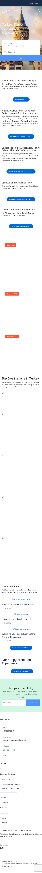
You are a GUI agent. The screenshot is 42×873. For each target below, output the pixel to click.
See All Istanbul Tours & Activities (20, 136)
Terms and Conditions (7, 774)
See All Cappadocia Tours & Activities (19, 171)
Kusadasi (21, 474)
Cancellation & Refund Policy (10, 784)
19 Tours (21, 559)
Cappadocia (21, 432)
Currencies (4, 845)
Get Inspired (11, 360)
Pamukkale (21, 515)
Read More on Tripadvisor (21, 671)
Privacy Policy (5, 779)
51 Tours (21, 404)
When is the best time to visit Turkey (18, 604)
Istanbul (21, 401)
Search (21, 58)
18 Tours (21, 518)
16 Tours (21, 476)
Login (31, 3)
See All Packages (19, 99)
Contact (2, 769)
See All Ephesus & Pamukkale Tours (20, 199)
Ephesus (21, 556)
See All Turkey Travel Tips (20, 648)
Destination (12, 43)
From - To (11, 52)
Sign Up (37, 3)
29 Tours (21, 435)
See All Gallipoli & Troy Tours (20, 226)
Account (3, 764)
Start (9, 273)
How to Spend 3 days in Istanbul (16, 619)
